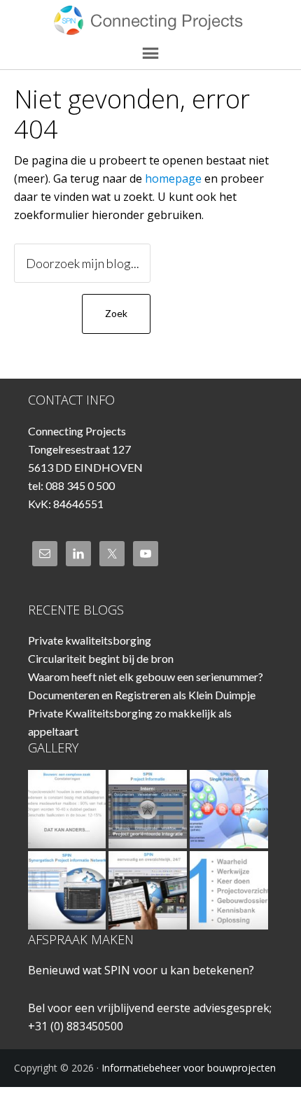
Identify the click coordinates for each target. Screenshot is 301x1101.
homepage (173, 178)
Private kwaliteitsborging (89, 640)
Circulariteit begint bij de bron (101, 658)
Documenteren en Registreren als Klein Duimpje (141, 694)
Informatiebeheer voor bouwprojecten (150, 21)
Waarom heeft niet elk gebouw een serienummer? (145, 676)
